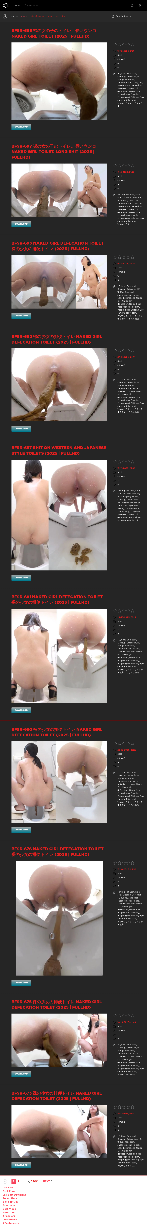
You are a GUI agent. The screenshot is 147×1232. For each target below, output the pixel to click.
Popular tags (122, 16)
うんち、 (129, 103)
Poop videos (123, 94)
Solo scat (131, 74)
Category (30, 5)
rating (50, 16)
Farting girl (123, 502)
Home (17, 5)
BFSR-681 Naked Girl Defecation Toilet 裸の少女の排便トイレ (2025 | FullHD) (57, 599)
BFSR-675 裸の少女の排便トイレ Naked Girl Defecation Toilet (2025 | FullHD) (56, 1004)
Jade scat (129, 79)
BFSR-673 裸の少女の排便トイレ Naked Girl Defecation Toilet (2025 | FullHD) (56, 1096)
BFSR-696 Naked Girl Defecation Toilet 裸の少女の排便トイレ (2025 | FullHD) (57, 246)
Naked (120, 85)
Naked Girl (122, 88)
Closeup (121, 76)
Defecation (132, 500)
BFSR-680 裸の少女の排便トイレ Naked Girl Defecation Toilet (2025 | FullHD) (56, 732)
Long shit (137, 82)
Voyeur (120, 103)
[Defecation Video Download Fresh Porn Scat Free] (5, 5)
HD (118, 74)
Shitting (135, 97)
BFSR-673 (130, 1166)
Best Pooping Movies (128, 497)
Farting (121, 195)
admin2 (121, 59)
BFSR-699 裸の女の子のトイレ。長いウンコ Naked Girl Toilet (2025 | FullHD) (53, 33)
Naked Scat (135, 91)
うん (127, 224)
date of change (37, 16)
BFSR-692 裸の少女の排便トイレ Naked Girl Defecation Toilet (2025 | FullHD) (56, 339)
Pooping (135, 94)
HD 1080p (122, 201)
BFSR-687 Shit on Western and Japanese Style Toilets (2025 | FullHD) (58, 450)
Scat (119, 55)
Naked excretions (133, 85)
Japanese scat (124, 82)
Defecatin (131, 76)
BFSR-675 (130, 1074)
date (25, 16)
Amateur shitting (131, 494)
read (57, 16)
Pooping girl (123, 97)
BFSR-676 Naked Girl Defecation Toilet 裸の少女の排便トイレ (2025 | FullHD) (57, 851)
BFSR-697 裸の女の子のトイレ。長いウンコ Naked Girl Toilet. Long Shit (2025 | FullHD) (53, 152)
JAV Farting (123, 512)
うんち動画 (133, 319)
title (63, 16)
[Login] (140, 5)
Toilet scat (131, 100)
